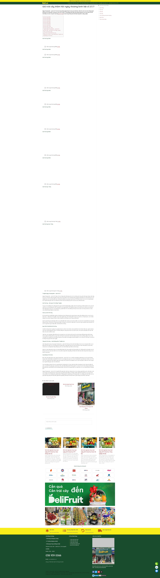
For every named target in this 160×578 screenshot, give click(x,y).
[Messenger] (156, 570)
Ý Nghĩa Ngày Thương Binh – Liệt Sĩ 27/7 (51, 28)
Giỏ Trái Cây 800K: (47, 23)
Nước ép (101, 9)
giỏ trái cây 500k (105, 566)
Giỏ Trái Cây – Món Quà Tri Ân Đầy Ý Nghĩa (51, 30)
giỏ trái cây (60, 13)
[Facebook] (93, 572)
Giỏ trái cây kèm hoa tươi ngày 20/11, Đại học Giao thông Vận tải (51, 451)
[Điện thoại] (156, 563)
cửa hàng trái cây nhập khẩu (100, 567)
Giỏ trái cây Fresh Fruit (68, 384)
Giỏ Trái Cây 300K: (47, 17)
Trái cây (101, 13)
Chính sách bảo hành (74, 539)
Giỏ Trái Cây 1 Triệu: (47, 26)
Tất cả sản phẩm (103, 19)
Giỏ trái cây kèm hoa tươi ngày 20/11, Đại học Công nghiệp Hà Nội (105, 451)
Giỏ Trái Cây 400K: (47, 18)
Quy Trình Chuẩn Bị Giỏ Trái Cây (49, 32)
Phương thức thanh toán (75, 543)
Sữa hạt (101, 11)
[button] (47, 516)
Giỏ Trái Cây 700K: (47, 22)
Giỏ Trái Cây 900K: (47, 24)
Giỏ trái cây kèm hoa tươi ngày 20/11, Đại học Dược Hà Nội (88, 451)
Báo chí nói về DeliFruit (74, 545)
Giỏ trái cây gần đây (51, 396)
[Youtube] (99, 572)
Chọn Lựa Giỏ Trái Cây (47, 31)
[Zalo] (156, 567)
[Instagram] (101, 572)
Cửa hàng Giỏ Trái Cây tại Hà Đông (86, 407)
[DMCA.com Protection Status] (102, 575)
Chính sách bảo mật (74, 540)
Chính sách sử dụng (74, 542)
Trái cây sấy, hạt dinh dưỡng (105, 15)
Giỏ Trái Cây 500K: (47, 19)
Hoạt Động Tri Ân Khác (47, 35)
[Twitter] (96, 572)
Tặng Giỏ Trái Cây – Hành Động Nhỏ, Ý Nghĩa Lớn (53, 34)
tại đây (58, 46)
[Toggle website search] (117, 3)
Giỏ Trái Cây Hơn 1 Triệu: (48, 27)
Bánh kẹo (102, 17)
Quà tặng (102, 7)
